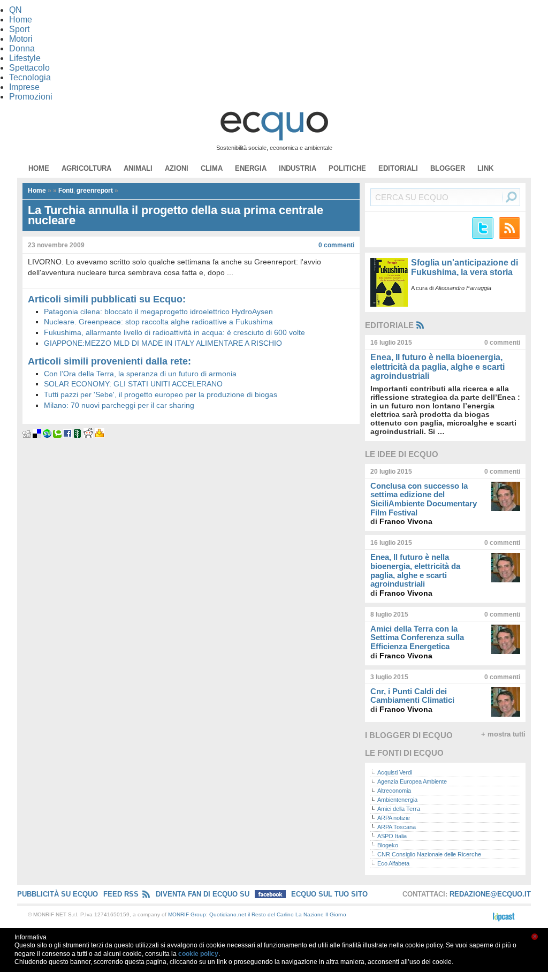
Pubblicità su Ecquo (57, 894)
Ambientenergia (397, 799)
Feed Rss (121, 894)
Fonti (65, 190)
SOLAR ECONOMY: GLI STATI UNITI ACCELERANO (133, 383)
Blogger (447, 168)
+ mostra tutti (503, 734)
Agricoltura (86, 168)
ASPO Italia (392, 836)
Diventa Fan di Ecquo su (204, 894)
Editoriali (398, 168)
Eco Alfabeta (393, 863)
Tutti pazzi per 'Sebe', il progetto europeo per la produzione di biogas (160, 394)
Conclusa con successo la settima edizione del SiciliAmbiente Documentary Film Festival (423, 499)
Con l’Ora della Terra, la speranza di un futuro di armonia (140, 373)
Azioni (176, 168)
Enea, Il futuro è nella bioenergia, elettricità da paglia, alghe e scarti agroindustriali (437, 367)
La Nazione (309, 914)
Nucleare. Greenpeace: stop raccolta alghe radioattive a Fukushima (158, 321)
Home (38, 168)
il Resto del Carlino (271, 914)
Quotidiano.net (227, 914)
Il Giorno (335, 914)
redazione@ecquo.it (490, 894)
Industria (297, 168)
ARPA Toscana (396, 827)
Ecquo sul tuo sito (329, 894)
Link (485, 168)
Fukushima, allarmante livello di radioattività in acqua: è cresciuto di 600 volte (174, 332)
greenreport (95, 190)
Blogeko (387, 845)
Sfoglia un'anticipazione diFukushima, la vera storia (464, 267)
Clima (212, 168)
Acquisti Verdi (394, 772)
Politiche (347, 168)
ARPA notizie (393, 818)
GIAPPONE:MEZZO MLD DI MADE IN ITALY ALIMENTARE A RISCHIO (163, 343)
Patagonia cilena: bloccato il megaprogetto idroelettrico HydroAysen (158, 311)
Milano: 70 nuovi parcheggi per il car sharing (119, 405)
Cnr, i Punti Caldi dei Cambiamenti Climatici (412, 696)
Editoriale (389, 325)
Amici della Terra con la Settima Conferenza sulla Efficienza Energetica (417, 637)
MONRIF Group (187, 914)
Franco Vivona (405, 521)
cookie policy (198, 954)
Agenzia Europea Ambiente (412, 781)
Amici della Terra (398, 809)
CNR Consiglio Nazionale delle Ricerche (429, 854)
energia (251, 168)
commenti (336, 245)
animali (138, 168)
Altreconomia (394, 790)
